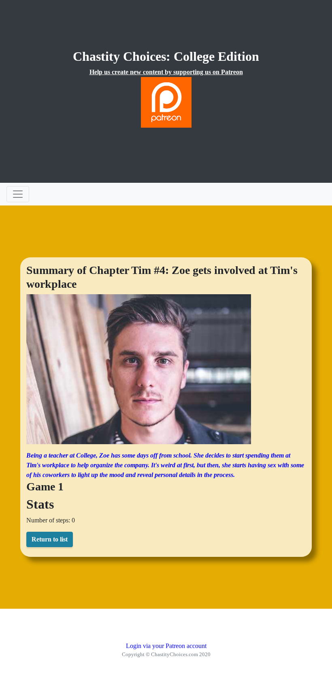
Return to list (50, 539)
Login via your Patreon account (166, 645)
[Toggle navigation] (17, 194)
